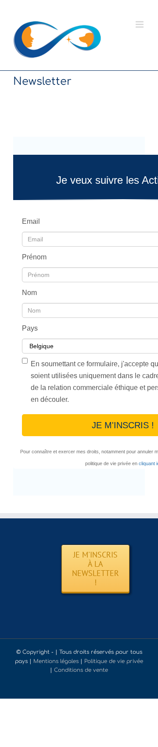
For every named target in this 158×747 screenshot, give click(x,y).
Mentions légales (56, 661)
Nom (29, 292)
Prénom (34, 257)
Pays (30, 328)
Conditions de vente (81, 670)
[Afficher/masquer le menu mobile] (140, 24)
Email (31, 221)
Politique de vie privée (113, 661)
